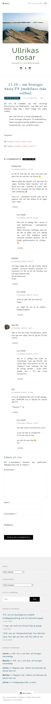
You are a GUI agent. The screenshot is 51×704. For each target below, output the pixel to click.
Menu (7, 4)
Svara (15, 207)
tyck (30, 142)
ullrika (6, 654)
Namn (7, 502)
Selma (15, 325)
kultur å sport (12, 98)
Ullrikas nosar (25, 53)
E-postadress (10, 514)
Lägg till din (29, 159)
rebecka (16, 166)
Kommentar (9, 470)
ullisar (21, 215)
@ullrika (27, 693)
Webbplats (8, 525)
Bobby (15, 258)
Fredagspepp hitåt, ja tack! (24, 682)
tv (35, 146)
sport (31, 146)
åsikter (18, 146)
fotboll (25, 146)
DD (13, 389)
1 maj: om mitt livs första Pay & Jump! (22, 625)
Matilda (6, 661)
